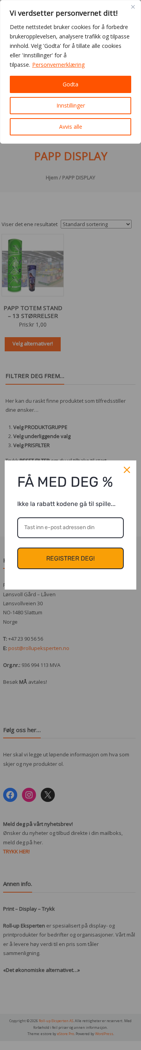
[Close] (132, 6)
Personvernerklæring (58, 64)
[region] (70, 72)
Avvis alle (70, 126)
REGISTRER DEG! (70, 558)
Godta (70, 84)
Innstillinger (70, 105)
